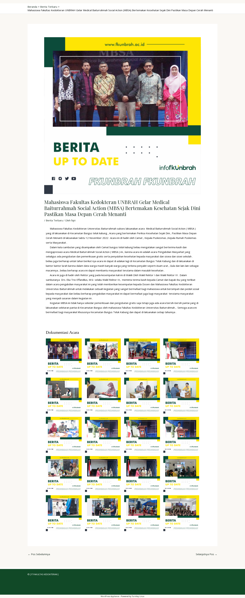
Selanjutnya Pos (206, 554)
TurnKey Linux (138, 596)
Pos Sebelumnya (39, 554)
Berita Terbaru (54, 220)
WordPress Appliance (110, 596)
